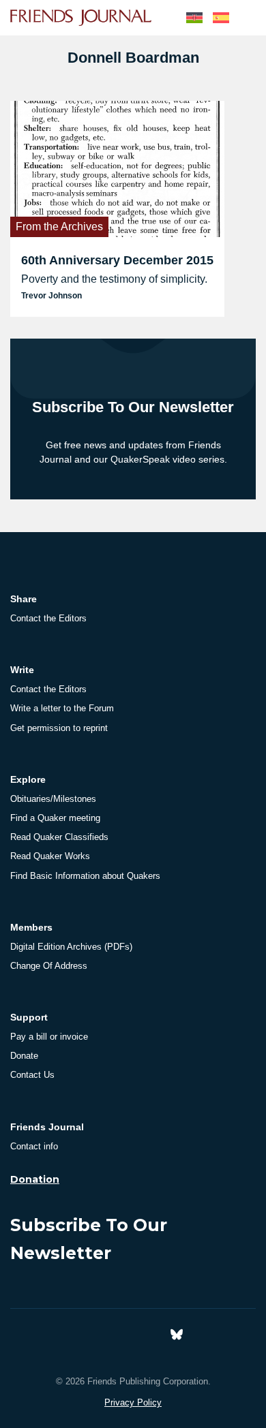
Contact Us (32, 1075)
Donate (24, 1056)
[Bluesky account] (177, 1333)
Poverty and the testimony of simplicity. (114, 279)
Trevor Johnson (51, 295)
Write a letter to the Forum (62, 708)
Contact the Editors (48, 618)
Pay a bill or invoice (49, 1036)
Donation (34, 1179)
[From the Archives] (117, 168)
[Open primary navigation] (247, 18)
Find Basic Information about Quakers (85, 876)
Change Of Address (48, 966)
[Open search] (162, 17)
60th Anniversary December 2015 (117, 260)
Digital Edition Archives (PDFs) (71, 947)
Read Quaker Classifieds (59, 837)
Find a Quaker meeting (55, 818)
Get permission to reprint (59, 728)
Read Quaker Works (50, 856)
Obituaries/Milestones (53, 799)
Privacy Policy (133, 1402)
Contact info (34, 1146)
